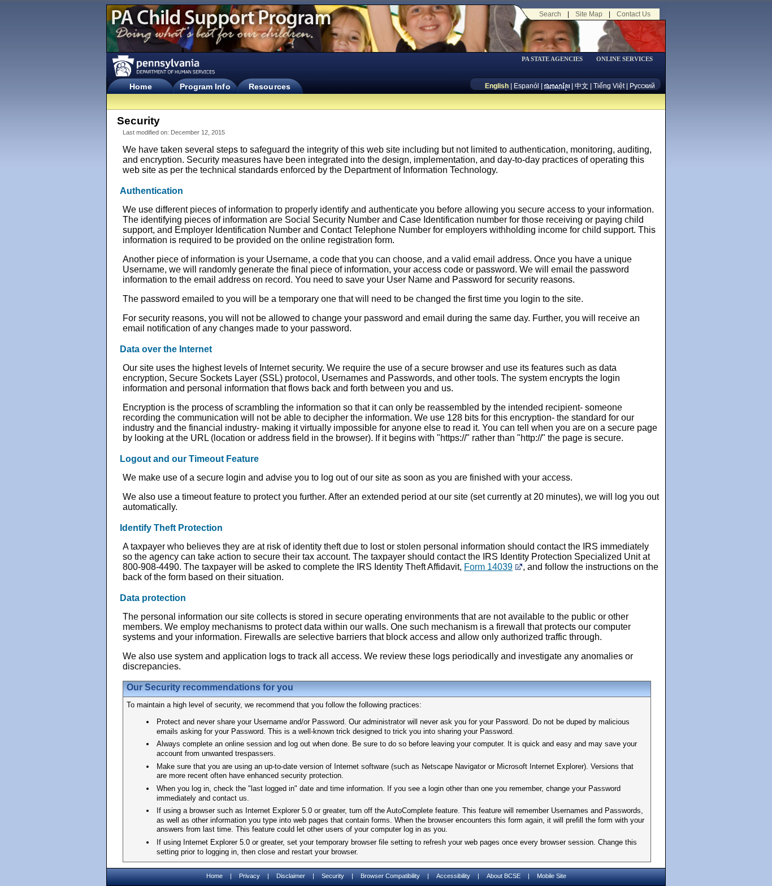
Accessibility (453, 875)
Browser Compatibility (390, 875)
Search (550, 14)
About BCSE (504, 875)
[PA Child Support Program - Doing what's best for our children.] (221, 24)
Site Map (588, 14)
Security (333, 875)
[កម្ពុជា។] (557, 86)
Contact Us (633, 14)
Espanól (526, 86)
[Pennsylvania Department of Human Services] (162, 66)
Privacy (249, 876)
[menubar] (556, 59)
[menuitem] (556, 59)
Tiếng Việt (608, 86)
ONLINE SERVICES (624, 59)
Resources (269, 86)
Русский (642, 86)
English (497, 86)
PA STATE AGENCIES (552, 59)
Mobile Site (551, 875)
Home (140, 86)
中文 (581, 86)
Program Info (205, 86)
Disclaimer (290, 875)
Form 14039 (488, 567)
